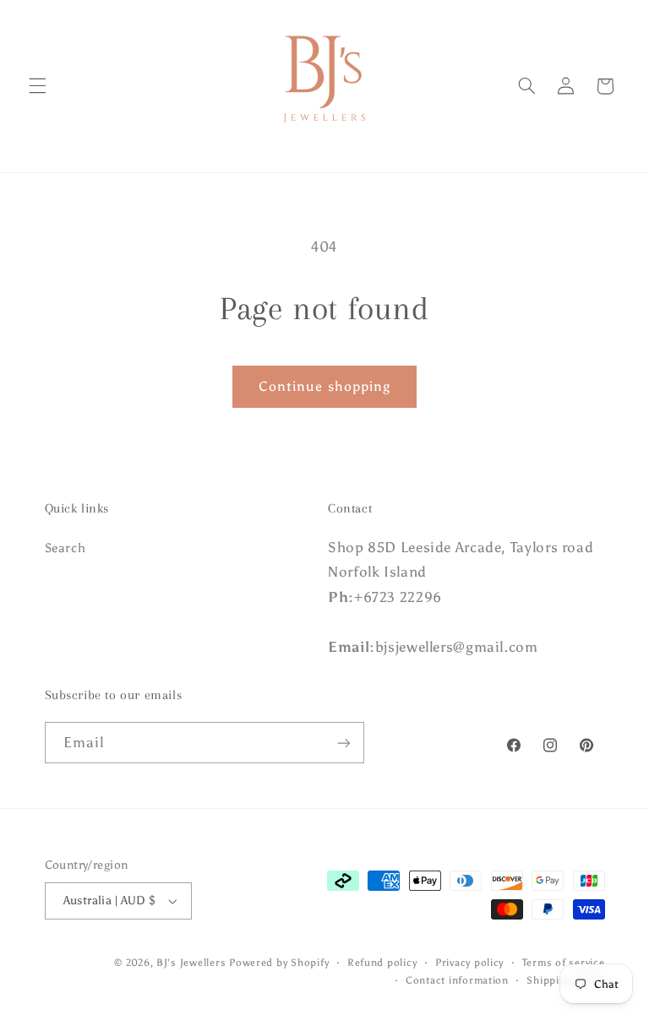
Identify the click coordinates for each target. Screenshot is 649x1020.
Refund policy (382, 962)
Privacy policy (469, 962)
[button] (37, 86)
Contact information (457, 980)
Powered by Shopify (279, 962)
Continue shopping (324, 386)
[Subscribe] (343, 742)
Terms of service (563, 962)
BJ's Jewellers (191, 962)
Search (65, 548)
